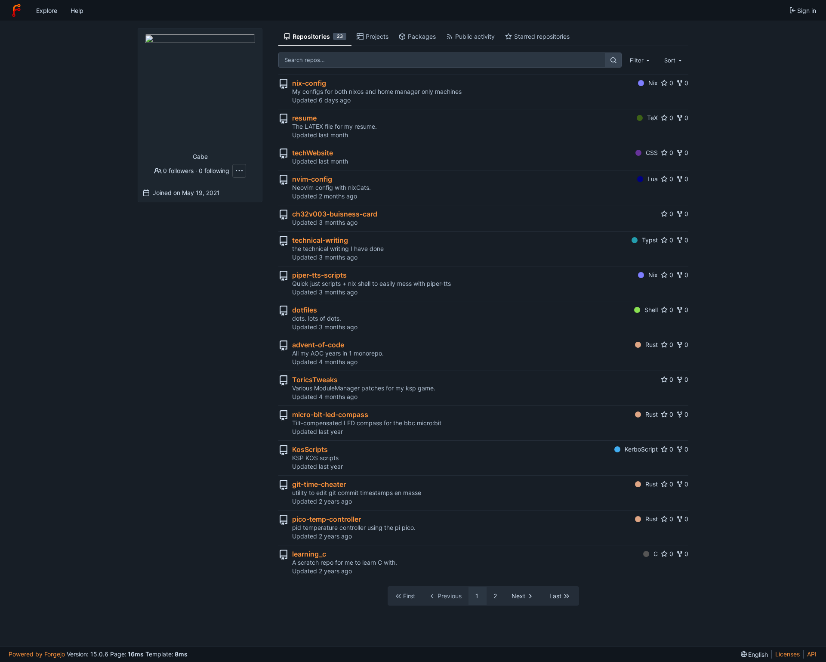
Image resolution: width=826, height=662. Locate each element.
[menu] (754, 654)
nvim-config (312, 179)
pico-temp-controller (326, 519)
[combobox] (640, 60)
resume (304, 118)
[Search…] (613, 60)
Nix (653, 83)
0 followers (178, 170)
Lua (652, 179)
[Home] (16, 10)
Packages (422, 36)
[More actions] (239, 171)
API (812, 654)
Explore (46, 10)
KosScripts (310, 449)
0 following (214, 170)
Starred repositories (542, 36)
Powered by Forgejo (37, 654)
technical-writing (320, 240)
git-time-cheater (319, 484)
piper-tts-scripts (319, 275)
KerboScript (641, 449)
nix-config (309, 83)
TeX (652, 117)
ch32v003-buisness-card (334, 214)
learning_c (309, 554)
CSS (652, 152)
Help (77, 10)
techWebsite (312, 152)
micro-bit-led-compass (330, 414)
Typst (650, 240)
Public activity (475, 36)
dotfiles (304, 310)
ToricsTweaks (315, 379)
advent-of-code (318, 344)
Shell (651, 309)
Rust (651, 344)
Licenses (787, 654)
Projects (377, 36)
